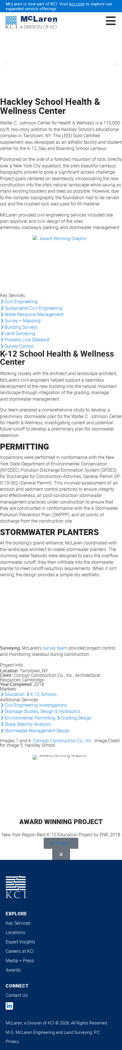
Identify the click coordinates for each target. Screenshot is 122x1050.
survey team (55, 648)
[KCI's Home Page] (16, 887)
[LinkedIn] (9, 1006)
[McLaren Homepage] (31, 22)
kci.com (77, 4)
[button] (6, 64)
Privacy (12, 1041)
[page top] (61, 854)
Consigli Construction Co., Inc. (62, 740)
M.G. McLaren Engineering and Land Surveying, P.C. (53, 1032)
